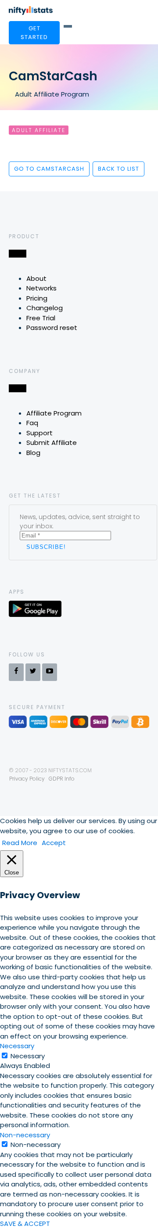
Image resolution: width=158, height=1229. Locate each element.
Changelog (44, 307)
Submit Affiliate (51, 442)
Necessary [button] (17, 1045)
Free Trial (40, 317)
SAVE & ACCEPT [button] (25, 1223)
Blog (33, 452)
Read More (19, 842)
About (36, 278)
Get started (34, 32)
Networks (41, 288)
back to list (118, 169)
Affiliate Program (54, 413)
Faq (32, 422)
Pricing (36, 298)
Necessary (28, 1056)
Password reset (51, 327)
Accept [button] (54, 842)
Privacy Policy (27, 778)
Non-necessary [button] (25, 1134)
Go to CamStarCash (49, 169)
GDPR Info (62, 778)
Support (39, 432)
